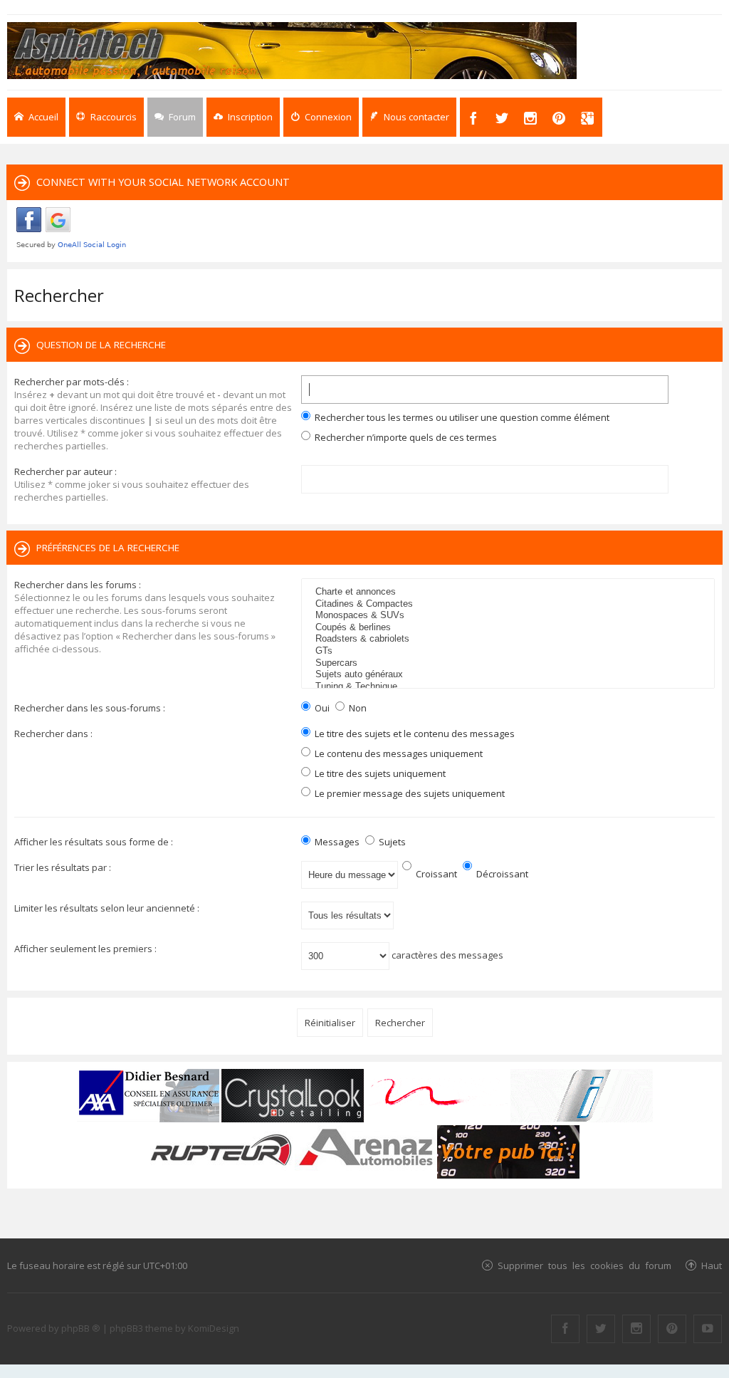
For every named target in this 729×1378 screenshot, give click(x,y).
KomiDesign (213, 1328)
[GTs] (509, 651)
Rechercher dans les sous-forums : (89, 707)
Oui (321, 707)
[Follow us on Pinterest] (672, 1329)
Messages (336, 841)
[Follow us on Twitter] (601, 1329)
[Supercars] (509, 663)
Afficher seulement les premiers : (85, 948)
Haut (711, 1265)
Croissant (435, 873)
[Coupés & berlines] (509, 628)
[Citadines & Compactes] (509, 604)
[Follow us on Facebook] (565, 1329)
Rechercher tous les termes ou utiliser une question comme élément (461, 417)
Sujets (391, 841)
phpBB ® (80, 1328)
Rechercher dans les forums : (77, 584)
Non (357, 707)
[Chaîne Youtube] (707, 1329)
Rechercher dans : (53, 733)
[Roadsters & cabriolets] (509, 639)
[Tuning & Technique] (509, 687)
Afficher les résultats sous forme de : (93, 841)
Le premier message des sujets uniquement (409, 793)
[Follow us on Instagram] (636, 1329)
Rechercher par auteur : (65, 471)
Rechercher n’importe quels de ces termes (405, 437)
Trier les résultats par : (62, 867)
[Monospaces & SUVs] (509, 616)
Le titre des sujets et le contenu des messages (414, 733)
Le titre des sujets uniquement (379, 773)
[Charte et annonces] (509, 592)
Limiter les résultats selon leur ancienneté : (106, 908)
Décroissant (501, 873)
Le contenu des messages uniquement (398, 753)
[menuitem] (243, 117)
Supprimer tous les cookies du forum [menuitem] (584, 1265)
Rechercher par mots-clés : (71, 381)
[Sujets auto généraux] (509, 675)
